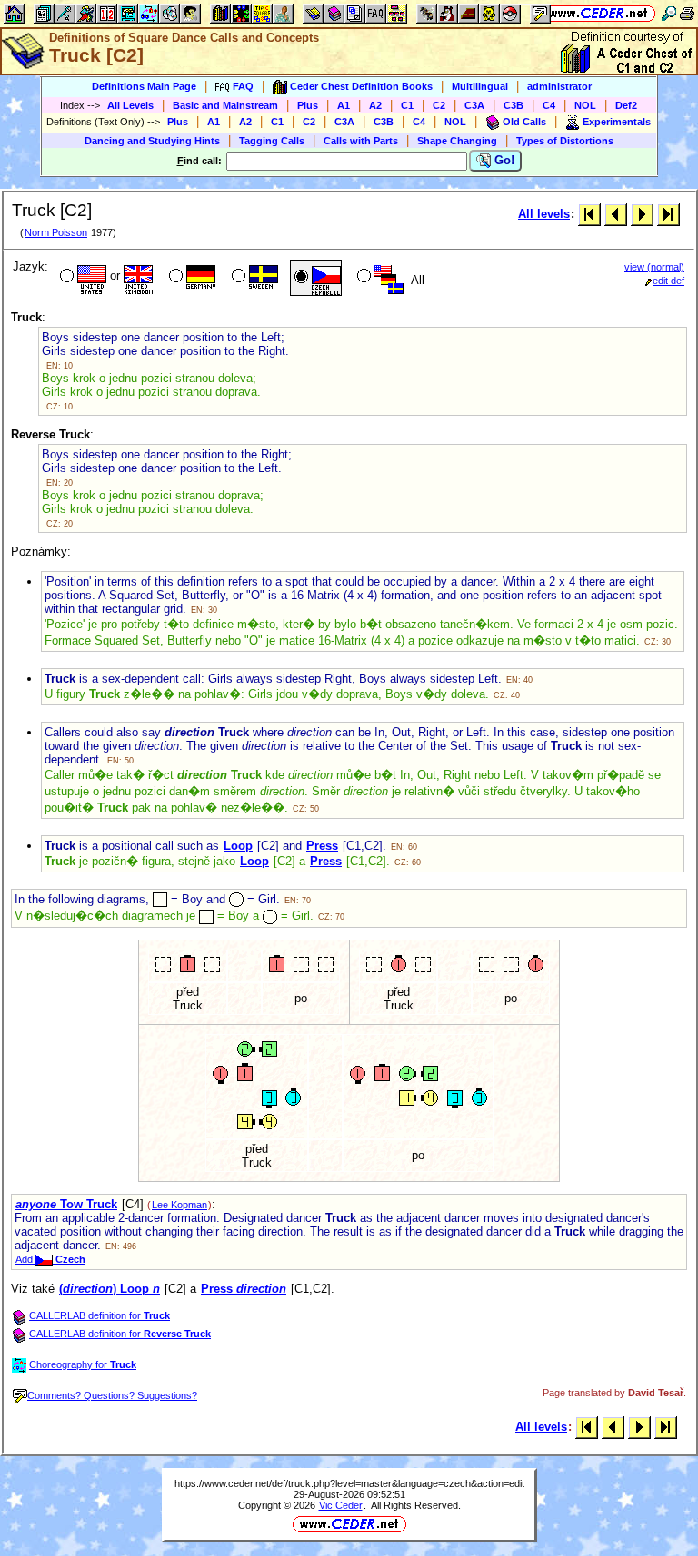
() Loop (109, 1288)
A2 (375, 105)
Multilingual (480, 86)
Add (50, 1259)
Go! (502, 160)
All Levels (130, 105)
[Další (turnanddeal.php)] (642, 214)
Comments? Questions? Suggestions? (112, 1395)
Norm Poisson (56, 232)
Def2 (626, 105)
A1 (343, 105)
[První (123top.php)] (589, 214)
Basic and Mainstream (225, 105)
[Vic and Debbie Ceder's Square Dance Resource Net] (598, 13)
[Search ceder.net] (669, 13)
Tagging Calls (271, 140)
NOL (585, 105)
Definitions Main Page (144, 86)
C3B (514, 105)
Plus (307, 105)
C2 (439, 105)
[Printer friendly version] (687, 13)
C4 (549, 105)
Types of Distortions (564, 140)
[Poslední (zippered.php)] (668, 214)
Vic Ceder (341, 1505)
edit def (668, 280)
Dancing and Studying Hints (152, 140)
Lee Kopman (179, 1204)
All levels (544, 214)
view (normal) (654, 266)
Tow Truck (66, 1204)
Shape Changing (457, 140)
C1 (407, 105)
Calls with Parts (361, 140)
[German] (190, 277)
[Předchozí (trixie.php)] (615, 214)
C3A (474, 105)
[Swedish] (253, 277)
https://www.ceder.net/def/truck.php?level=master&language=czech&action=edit (349, 1483)
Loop (238, 845)
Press (322, 845)
